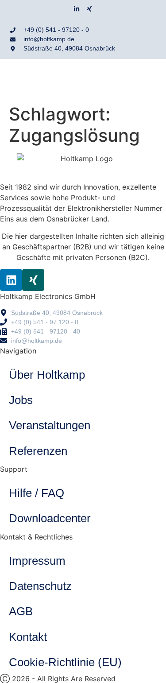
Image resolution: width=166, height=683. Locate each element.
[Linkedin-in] (76, 9)
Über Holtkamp (47, 374)
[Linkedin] (11, 280)
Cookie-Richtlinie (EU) (65, 662)
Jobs (21, 400)
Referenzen (38, 451)
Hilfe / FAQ (36, 493)
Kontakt (28, 637)
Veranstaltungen (49, 425)
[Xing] (89, 9)
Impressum (37, 560)
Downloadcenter (50, 518)
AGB (21, 611)
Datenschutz (40, 586)
